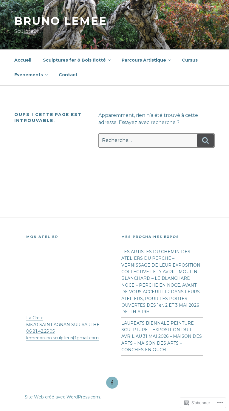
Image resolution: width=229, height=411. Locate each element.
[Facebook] (112, 383)
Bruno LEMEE (60, 20)
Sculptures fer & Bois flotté (74, 60)
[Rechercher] (205, 140)
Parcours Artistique (144, 60)
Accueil (22, 60)
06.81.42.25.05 (40, 331)
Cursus (190, 60)
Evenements (28, 74)
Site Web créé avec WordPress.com (62, 397)
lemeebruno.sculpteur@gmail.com (62, 337)
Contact (68, 74)
